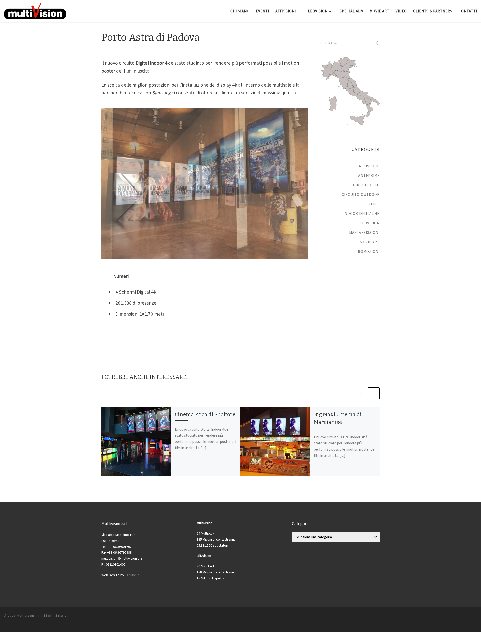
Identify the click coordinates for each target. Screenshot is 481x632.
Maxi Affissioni (364, 232)
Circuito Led (366, 185)
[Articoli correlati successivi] (374, 393)
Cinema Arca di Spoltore (205, 414)
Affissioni (369, 166)
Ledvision (370, 223)
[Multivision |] (35, 10)
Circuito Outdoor (361, 194)
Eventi (373, 204)
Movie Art (370, 242)
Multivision (25, 616)
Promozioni (367, 251)
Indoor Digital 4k (361, 213)
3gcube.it (132, 575)
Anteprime (369, 175)
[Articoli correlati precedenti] (361, 393)
